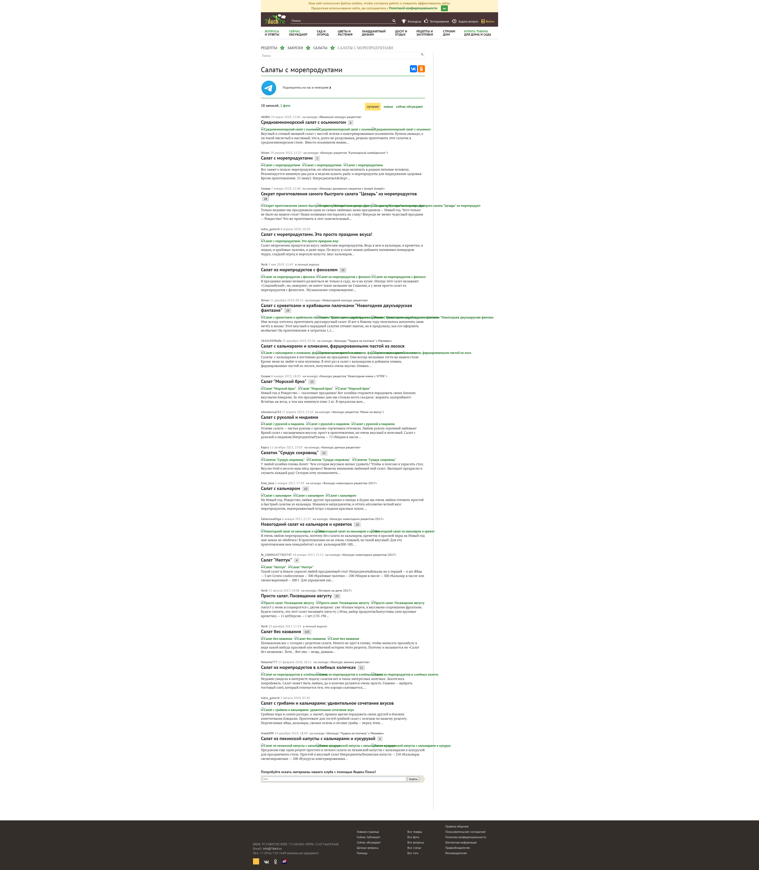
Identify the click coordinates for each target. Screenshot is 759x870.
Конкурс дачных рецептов (340, 447)
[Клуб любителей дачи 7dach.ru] (275, 19)
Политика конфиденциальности (465, 837)
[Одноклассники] (421, 68)
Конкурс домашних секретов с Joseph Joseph (351, 188)
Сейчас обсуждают (369, 842)
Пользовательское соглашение (465, 832)
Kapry (265, 447)
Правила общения (456, 826)
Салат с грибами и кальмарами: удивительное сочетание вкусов (327, 703)
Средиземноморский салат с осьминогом (303, 122)
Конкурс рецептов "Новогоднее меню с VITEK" (353, 376)
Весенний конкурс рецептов (340, 117)
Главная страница (368, 832)
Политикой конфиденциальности (413, 8)
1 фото (285, 105)
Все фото (413, 837)
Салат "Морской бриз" (284, 381)
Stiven (265, 153)
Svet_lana (267, 483)
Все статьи (414, 848)
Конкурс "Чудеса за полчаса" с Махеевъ (362, 341)
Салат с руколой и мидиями (289, 417)
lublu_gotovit (270, 229)
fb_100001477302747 (276, 555)
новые (388, 106)
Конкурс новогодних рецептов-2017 (349, 483)
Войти (490, 21)
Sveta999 (267, 733)
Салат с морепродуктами (287, 158)
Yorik (264, 264)
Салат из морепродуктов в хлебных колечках (308, 667)
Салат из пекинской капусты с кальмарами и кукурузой (318, 738)
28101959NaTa (271, 341)
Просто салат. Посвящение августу (296, 596)
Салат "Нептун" (276, 560)
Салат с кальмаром (280, 488)
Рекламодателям (456, 853)
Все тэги (412, 853)
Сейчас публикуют (368, 837)
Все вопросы (415, 842)
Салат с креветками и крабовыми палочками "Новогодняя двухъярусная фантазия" (336, 307)
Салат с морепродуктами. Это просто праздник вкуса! (316, 234)
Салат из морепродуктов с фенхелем (299, 270)
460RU (265, 117)
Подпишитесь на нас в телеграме (306, 87)
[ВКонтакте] (413, 68)
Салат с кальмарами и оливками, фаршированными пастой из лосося (332, 346)
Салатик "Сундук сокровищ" (290, 452)
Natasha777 (269, 662)
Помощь (362, 853)
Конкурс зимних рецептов (349, 662)
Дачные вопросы (368, 848)
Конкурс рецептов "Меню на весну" (358, 412)
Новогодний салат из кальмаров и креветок (306, 524)
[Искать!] (393, 20)
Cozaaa (265, 188)
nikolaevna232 (271, 412)
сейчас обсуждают (409, 106)
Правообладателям (457, 848)
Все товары (414, 832)
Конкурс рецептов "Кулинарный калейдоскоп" (354, 153)
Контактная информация (461, 842)
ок (444, 8)
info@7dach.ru (272, 848)
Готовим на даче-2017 (334, 590)
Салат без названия (281, 631)
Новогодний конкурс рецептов (344, 300)
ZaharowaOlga (271, 519)
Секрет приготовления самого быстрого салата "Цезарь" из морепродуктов (339, 194)
